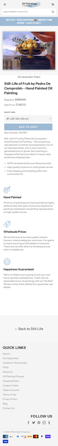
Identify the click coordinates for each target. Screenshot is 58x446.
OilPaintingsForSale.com (20, 432)
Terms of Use (9, 394)
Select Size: (9, 112)
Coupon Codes (10, 385)
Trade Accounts (11, 390)
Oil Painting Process (13, 376)
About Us (7, 371)
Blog (5, 403)
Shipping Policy (11, 380)
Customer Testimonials (15, 362)
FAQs (6, 367)
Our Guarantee (10, 358)
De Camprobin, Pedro (29, 76)
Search (6, 353)
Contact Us (8, 408)
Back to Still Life (30, 329)
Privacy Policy (10, 399)
